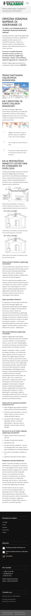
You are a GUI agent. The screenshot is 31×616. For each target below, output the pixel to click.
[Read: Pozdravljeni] (3, 556)
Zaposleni (4, 527)
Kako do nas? (7, 576)
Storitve (4, 524)
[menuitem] (26, 3)
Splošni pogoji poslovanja (10, 579)
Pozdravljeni (9, 556)
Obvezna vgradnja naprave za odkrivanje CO (14, 8)
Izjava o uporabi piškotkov (10, 581)
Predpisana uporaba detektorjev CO (15, 547)
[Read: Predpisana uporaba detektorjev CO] (3, 548)
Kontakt (4, 532)
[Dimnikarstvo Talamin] (12, 3)
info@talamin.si (8, 573)
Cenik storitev (5, 530)
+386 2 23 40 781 (9, 571)
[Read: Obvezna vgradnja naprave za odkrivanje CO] (3, 552)
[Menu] (26, 3)
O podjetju (4, 522)
